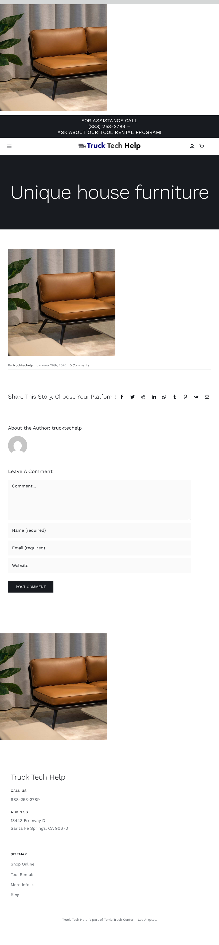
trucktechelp (23, 365)
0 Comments (79, 365)
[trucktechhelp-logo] (109, 143)
